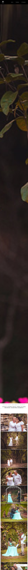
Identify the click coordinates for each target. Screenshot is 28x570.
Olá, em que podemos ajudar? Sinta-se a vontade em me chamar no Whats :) (21, 565)
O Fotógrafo (23, 2)
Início (12, 2)
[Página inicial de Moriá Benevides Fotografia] (3, 2)
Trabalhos (17, 2)
